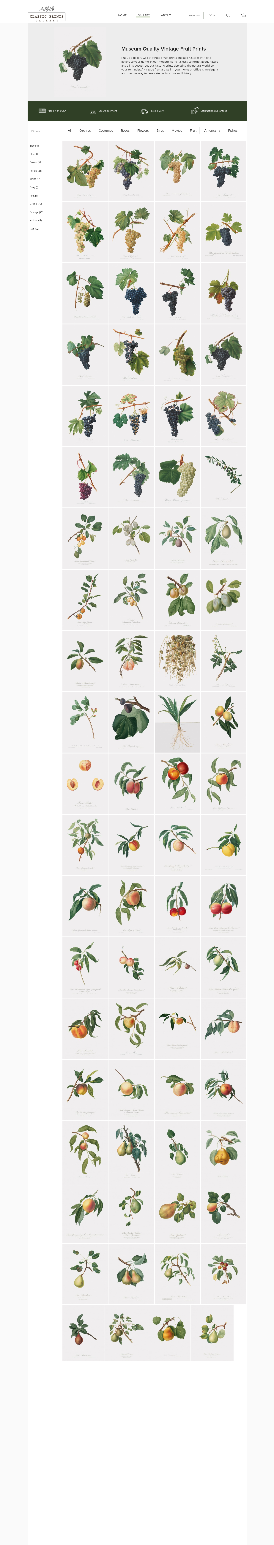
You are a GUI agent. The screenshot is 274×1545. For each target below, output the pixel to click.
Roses (125, 131)
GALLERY (144, 15)
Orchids (85, 131)
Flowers (143, 131)
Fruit (193, 131)
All (70, 131)
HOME (122, 15)
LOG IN (211, 15)
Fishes (232, 131)
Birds (160, 131)
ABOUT (166, 15)
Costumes (106, 131)
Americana (212, 131)
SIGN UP (194, 15)
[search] (228, 15)
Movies (177, 131)
